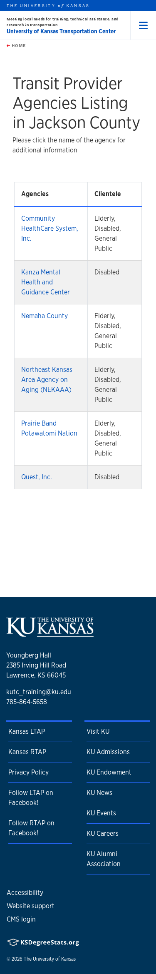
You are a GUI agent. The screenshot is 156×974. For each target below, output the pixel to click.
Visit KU (98, 731)
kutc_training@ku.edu (38, 692)
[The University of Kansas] (50, 633)
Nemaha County (44, 315)
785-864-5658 (26, 701)
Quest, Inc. (36, 477)
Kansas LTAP (26, 731)
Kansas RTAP (27, 751)
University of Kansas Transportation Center (61, 31)
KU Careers (103, 833)
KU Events (101, 813)
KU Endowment (109, 772)
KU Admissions (108, 751)
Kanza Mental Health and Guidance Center (45, 282)
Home (18, 45)
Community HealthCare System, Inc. (49, 228)
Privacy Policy (28, 772)
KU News (99, 792)
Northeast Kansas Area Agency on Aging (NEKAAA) (46, 379)
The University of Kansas (50, 959)
